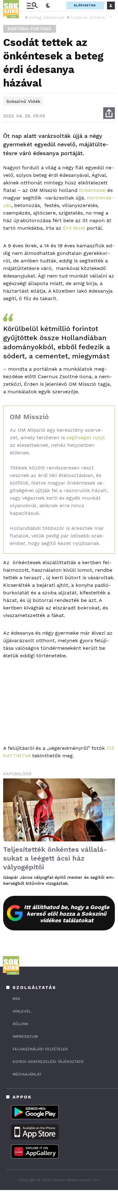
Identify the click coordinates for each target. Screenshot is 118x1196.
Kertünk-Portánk (30, 28)
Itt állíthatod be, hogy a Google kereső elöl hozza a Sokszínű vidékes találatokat (66, 914)
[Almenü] (32, 5)
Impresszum (25, 1036)
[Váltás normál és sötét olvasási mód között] (48, 5)
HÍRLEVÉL (22, 1011)
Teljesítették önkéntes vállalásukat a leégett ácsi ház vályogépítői (55, 858)
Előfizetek (85, 5)
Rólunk (20, 1024)
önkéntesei (92, 190)
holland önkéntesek (93, 17)
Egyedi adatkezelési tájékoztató (48, 1061)
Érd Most (74, 228)
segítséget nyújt (85, 438)
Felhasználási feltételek (40, 1049)
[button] (110, 17)
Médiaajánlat (27, 1074)
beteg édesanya (46, 17)
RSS (16, 999)
